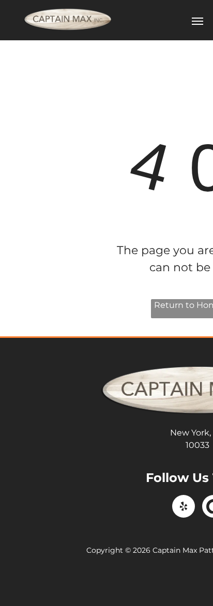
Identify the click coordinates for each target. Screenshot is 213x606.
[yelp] (183, 507)
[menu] (197, 21)
